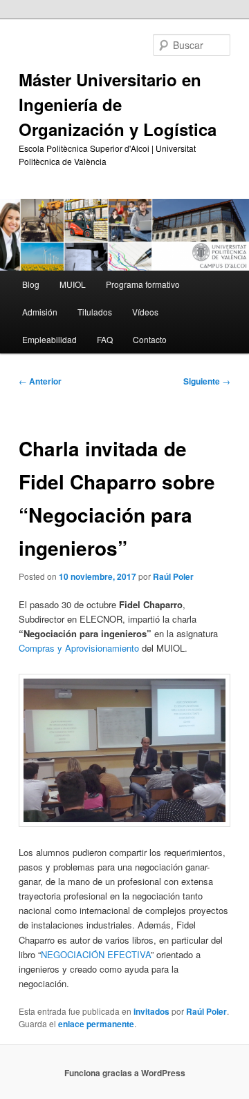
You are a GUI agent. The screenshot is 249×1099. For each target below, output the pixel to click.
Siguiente (206, 381)
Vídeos (145, 312)
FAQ (105, 339)
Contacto (150, 339)
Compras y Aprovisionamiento (79, 647)
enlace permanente (96, 1024)
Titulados (94, 312)
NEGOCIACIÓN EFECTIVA (96, 954)
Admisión (39, 312)
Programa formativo (143, 284)
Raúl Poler (173, 576)
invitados (151, 1011)
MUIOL (72, 284)
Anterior (40, 381)
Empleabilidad (49, 339)
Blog (30, 284)
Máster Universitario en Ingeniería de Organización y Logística (117, 104)
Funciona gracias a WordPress (124, 1073)
